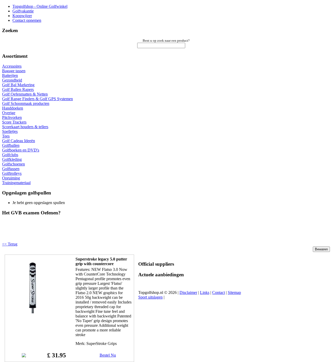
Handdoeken (12, 108)
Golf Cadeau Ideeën (18, 141)
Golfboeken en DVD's (20, 150)
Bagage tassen (13, 71)
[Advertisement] (68, 233)
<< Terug (9, 244)
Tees (6, 136)
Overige (8, 113)
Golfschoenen (13, 164)
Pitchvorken (12, 117)
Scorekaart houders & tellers (25, 127)
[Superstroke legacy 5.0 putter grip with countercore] (33, 312)
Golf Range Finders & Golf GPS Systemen (37, 99)
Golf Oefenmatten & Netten (25, 94)
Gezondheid (12, 80)
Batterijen (10, 75)
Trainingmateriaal (16, 182)
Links (204, 292)
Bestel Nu (108, 355)
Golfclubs (10, 155)
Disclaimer (188, 292)
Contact (218, 292)
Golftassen (10, 168)
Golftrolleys (12, 173)
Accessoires (12, 66)
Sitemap (234, 292)
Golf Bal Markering (18, 85)
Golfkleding (12, 159)
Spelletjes (10, 131)
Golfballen (10, 145)
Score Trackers (14, 122)
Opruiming (11, 178)
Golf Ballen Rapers (18, 89)
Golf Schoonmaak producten (25, 103)
